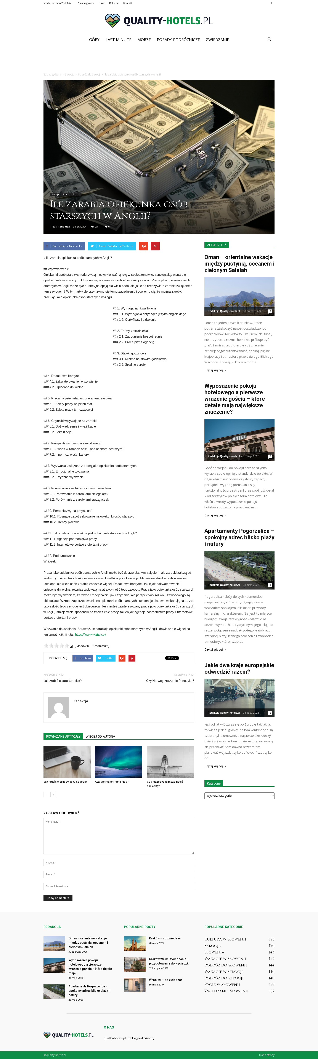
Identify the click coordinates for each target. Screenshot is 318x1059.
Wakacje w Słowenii (225, 958)
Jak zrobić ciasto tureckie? (62, 681)
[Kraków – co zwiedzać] (135, 943)
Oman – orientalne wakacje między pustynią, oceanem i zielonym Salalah (239, 263)
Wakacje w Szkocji (223, 971)
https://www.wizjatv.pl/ (90, 634)
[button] (269, 39)
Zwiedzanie (217, 39)
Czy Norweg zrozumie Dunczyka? (170, 681)
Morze (144, 39)
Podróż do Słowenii (225, 965)
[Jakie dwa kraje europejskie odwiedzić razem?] (239, 698)
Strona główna (86, 3)
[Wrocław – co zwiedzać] (135, 985)
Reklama (114, 3)
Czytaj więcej (213, 370)
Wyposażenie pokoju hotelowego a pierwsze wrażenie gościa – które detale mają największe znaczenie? (234, 399)
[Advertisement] (159, 59)
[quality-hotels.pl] (159, 21)
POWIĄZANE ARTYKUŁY (63, 737)
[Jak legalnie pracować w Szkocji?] (67, 762)
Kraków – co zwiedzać (165, 938)
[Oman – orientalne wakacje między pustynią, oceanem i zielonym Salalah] (239, 296)
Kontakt (127, 3)
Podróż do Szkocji (71, 194)
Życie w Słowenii (222, 984)
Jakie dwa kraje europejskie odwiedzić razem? (239, 668)
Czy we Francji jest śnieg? (111, 781)
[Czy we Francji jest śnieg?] (118, 762)
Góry (94, 39)
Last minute (118, 39)
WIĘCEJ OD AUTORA (100, 737)
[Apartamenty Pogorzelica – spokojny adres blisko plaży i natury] (239, 570)
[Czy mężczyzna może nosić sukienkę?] (170, 762)
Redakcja (64, 226)
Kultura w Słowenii (225, 939)
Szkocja (55, 194)
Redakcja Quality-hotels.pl (224, 311)
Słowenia (214, 952)
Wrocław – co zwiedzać (165, 980)
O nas (102, 3)
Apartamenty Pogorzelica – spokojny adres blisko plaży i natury (239, 537)
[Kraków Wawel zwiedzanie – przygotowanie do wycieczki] (135, 964)
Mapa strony (267, 1055)
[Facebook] (271, 3)
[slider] (56, 645)
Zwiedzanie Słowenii (226, 991)
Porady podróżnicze (178, 39)
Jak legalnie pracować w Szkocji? (65, 781)
